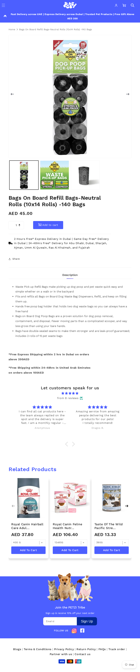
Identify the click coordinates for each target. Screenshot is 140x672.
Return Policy (86, 649)
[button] (132, 5)
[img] (70, 393)
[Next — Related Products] (127, 506)
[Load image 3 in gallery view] (85, 175)
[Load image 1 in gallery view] (23, 175)
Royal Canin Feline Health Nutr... (67, 526)
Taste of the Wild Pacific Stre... (108, 526)
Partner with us (61, 654)
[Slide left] (12, 94)
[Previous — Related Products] (13, 506)
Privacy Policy (64, 649)
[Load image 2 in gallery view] (54, 175)
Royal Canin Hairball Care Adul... (27, 526)
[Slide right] (127, 94)
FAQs (102, 649)
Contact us (82, 654)
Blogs (17, 649)
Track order (116, 649)
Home (12, 29)
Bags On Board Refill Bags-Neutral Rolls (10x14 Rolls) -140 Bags (55, 29)
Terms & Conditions (37, 649)
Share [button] (16, 258)
